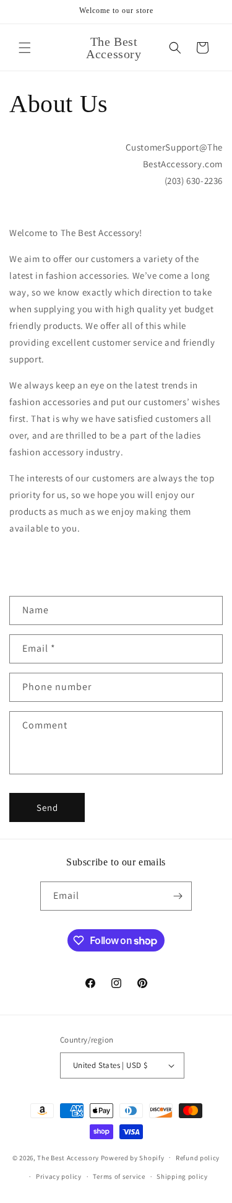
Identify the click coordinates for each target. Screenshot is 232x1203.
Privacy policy (59, 1176)
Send (47, 807)
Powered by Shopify (133, 1157)
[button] (24, 47)
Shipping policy (182, 1176)
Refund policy (198, 1157)
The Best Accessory (68, 1157)
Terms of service (119, 1176)
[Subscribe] (177, 896)
